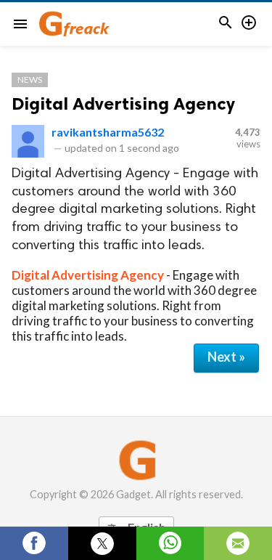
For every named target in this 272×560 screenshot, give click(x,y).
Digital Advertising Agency (123, 103)
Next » (226, 357)
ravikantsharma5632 (107, 132)
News (29, 79)
